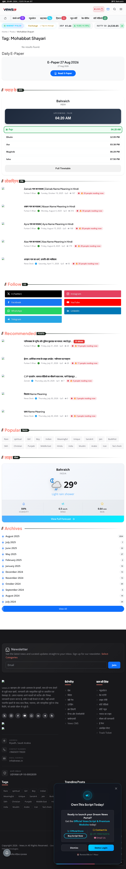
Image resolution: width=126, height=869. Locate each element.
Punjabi (31, 446)
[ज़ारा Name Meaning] (12, 417)
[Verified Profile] (38, 193)
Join (114, 665)
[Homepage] (9, 9)
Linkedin (75, 310)
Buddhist (112, 439)
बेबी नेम (70, 699)
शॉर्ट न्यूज (103, 709)
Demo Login (101, 847)
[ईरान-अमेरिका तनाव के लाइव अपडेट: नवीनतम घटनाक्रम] (12, 364)
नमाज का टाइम (105, 713)
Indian (48, 439)
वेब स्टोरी (102, 695)
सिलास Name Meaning (35, 393)
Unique (76, 439)
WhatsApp (16, 310)
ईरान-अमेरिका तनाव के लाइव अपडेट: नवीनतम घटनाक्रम (47, 358)
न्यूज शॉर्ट (73, 18)
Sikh (6, 446)
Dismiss (74, 847)
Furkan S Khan (30, 193)
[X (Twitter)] (4, 715)
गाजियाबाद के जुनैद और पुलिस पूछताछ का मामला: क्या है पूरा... (48, 341)
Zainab (27, 380)
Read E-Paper (65, 73)
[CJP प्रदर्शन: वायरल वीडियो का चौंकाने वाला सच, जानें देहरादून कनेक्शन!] (12, 382)
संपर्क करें (18, 18)
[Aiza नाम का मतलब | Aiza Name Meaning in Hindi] (12, 247)
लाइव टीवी (103, 699)
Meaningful (62, 439)
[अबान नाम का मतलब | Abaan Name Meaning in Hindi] (12, 212)
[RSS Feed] (51, 715)
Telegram (16, 319)
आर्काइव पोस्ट (104, 728)
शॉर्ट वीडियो (99, 18)
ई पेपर (101, 723)
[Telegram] (45, 715)
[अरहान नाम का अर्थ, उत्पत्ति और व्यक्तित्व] (12, 264)
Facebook (16, 302)
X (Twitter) (16, 293)
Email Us (101, 837)
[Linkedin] (38, 715)
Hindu (60, 446)
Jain (100, 439)
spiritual (18, 439)
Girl (28, 439)
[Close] (116, 788)
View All (63, 608)
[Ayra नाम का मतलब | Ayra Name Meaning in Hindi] (12, 229)
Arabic (94, 446)
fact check (117, 446)
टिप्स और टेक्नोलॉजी (76, 713)
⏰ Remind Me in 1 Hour (87, 854)
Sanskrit (89, 439)
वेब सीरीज (85, 18)
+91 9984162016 (101, 833)
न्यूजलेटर (32, 18)
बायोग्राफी (72, 718)
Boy (38, 439)
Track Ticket (105, 732)
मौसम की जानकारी (106, 718)
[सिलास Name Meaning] (12, 399)
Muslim (82, 446)
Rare (6, 439)
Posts (12, 31)
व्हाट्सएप (45, 18)
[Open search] (114, 9)
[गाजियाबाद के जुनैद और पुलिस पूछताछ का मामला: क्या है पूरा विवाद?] (12, 346)
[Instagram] (11, 715)
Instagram (76, 293)
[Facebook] (18, 715)
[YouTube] (24, 715)
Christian (18, 446)
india (71, 446)
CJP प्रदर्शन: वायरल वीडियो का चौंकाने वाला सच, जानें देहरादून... (50, 376)
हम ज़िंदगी (72, 709)
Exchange (41, 25)
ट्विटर (60, 18)
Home (5, 31)
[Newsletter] (108, 9)
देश (69, 690)
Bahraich (117, 1)
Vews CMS (73, 723)
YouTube (75, 302)
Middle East (46, 446)
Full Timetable (63, 168)
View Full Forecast (63, 519)
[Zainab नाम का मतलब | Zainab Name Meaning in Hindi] (12, 194)
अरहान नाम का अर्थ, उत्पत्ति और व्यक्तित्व (40, 259)
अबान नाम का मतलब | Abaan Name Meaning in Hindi (49, 206)
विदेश (70, 695)
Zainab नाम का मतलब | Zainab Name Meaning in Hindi (51, 188)
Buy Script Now (75, 835)
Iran (105, 446)
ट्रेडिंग (70, 704)
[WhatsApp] (31, 715)
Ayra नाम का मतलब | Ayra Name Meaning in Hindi (48, 223)
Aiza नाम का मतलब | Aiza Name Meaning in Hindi (48, 241)
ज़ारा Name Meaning (34, 411)
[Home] (5, 18)
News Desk (28, 263)
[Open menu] (121, 9)
